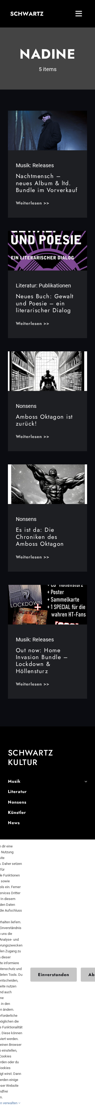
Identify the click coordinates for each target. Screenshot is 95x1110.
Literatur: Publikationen (43, 285)
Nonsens (26, 406)
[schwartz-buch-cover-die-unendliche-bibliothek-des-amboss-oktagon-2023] (47, 354)
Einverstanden (53, 975)
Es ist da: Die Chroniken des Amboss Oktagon (40, 536)
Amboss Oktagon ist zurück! (44, 420)
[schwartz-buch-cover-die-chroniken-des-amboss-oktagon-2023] (47, 467)
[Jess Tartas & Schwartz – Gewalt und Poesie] (47, 233)
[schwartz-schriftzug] (27, 14)
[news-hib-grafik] (47, 587)
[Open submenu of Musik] (85, 781)
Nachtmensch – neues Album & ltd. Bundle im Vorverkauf (47, 183)
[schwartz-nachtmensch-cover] (47, 113)
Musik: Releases (35, 165)
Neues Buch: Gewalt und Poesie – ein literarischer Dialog (45, 303)
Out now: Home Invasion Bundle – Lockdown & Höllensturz (42, 660)
